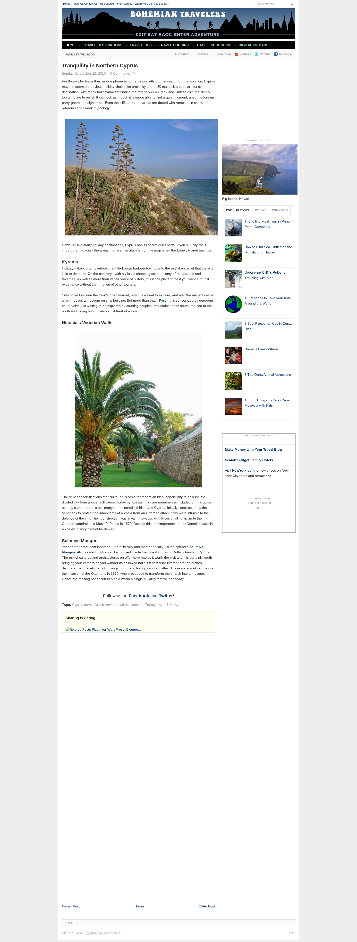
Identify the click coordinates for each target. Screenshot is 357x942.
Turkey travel (155, 605)
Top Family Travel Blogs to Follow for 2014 (259, 503)
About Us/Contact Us (85, 3)
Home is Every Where (261, 349)
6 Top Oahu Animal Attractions (268, 375)
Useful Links (107, 3)
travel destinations (129, 605)
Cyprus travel (82, 605)
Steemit (202, 54)
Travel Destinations (100, 46)
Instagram (224, 54)
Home (66, 3)
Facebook (286, 54)
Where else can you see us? (152, 3)
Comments (280, 210)
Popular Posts (237, 210)
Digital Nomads (253, 45)
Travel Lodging (174, 45)
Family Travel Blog (78, 55)
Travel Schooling (213, 45)
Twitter (265, 54)
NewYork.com (243, 470)
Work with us (124, 3)
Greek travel (103, 605)
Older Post (207, 906)
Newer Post (71, 906)
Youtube (245, 54)
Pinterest (182, 54)
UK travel (174, 605)
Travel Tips (141, 45)
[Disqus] (138, 701)
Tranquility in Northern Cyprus (100, 66)
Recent (260, 210)
